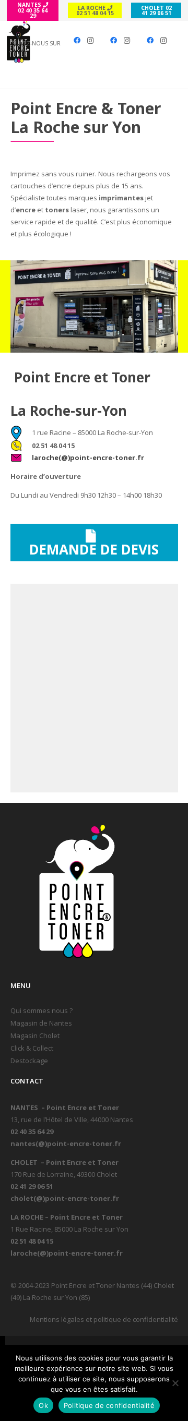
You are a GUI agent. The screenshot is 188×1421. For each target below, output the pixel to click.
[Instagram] (90, 40)
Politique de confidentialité (109, 1405)
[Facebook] (77, 40)
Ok (43, 1405)
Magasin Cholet (35, 1035)
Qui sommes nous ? (41, 1010)
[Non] (175, 1383)
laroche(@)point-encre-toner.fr (88, 457)
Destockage (29, 1060)
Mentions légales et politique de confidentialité (104, 1319)
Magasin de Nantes (41, 1023)
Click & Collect (31, 1048)
